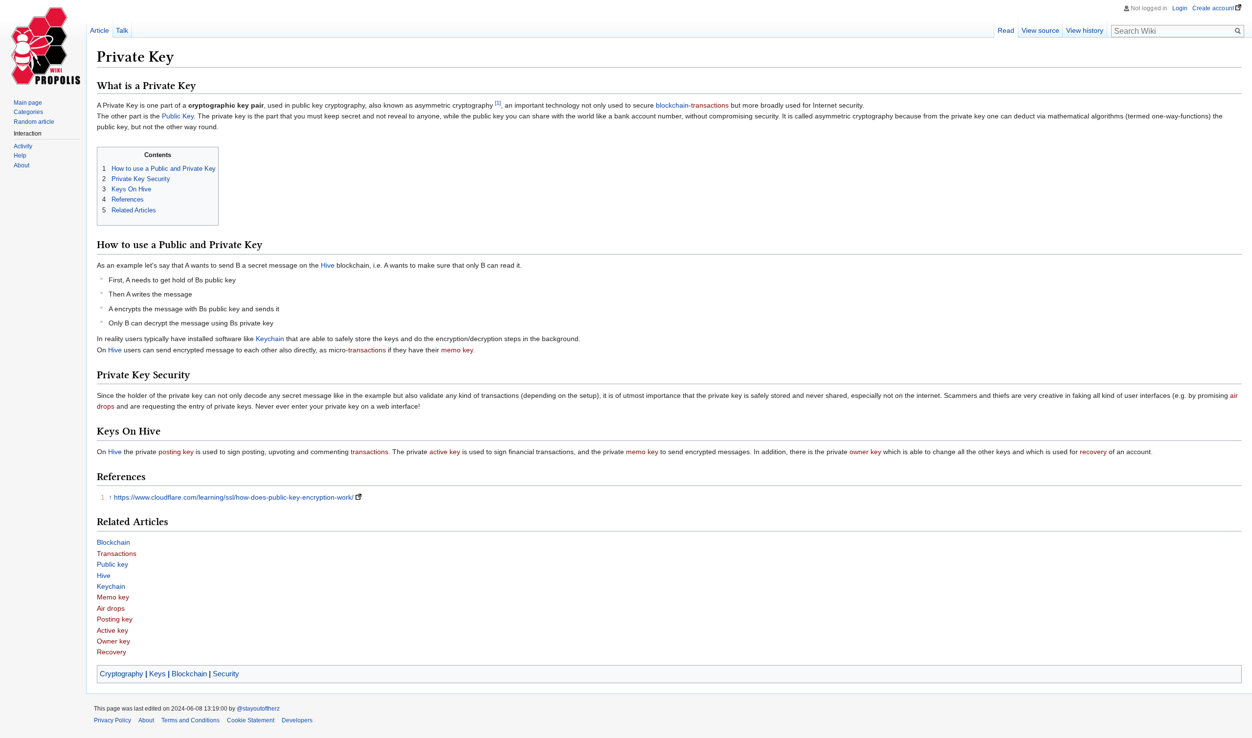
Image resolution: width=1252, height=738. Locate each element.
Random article (34, 121)
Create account (1213, 8)
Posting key (115, 619)
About (21, 165)
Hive (328, 265)
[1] (498, 103)
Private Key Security (141, 179)
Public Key (178, 116)
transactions (710, 105)
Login (1180, 8)
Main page (28, 102)
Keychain (270, 339)
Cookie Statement (250, 720)
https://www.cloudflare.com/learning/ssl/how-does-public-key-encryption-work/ (234, 497)
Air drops (111, 608)
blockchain (672, 105)
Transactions (116, 553)
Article (99, 30)
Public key (112, 564)
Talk (122, 30)
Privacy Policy (112, 720)
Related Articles (134, 210)
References (128, 199)
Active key (112, 630)
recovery (1093, 452)
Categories (28, 112)
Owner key (113, 641)
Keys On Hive (131, 189)
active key (444, 452)
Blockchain (113, 542)
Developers (297, 720)
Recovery (111, 652)
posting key (176, 452)
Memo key (113, 597)
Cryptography (121, 673)
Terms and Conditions (190, 720)
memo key (457, 350)
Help (20, 155)
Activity (23, 146)
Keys (157, 673)
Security (226, 673)
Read (1006, 30)
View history (1084, 30)
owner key (865, 452)
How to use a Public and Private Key (164, 168)
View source (1040, 30)
